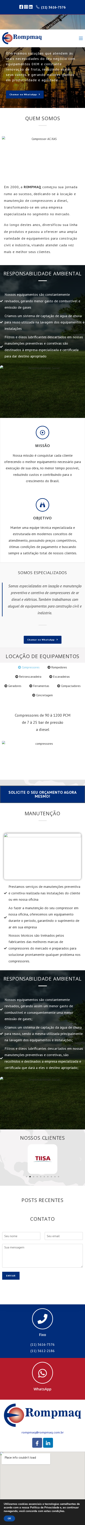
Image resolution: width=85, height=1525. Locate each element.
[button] (4, 1159)
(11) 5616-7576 (53, 7)
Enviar (11, 1275)
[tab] (28, 667)
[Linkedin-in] (48, 1443)
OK (9, 1518)
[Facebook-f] (37, 1443)
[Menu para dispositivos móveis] (81, 38)
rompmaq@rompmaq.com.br (43, 1432)
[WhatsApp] (42, 1373)
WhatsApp (42, 1389)
